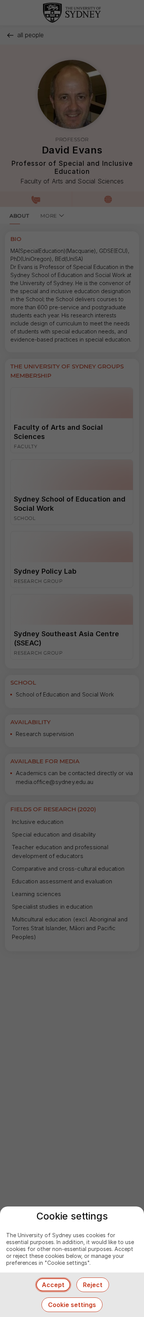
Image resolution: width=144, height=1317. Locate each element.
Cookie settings (72, 1305)
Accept (53, 1285)
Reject (93, 1285)
